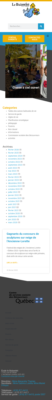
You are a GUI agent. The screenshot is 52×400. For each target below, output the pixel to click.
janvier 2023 (13, 180)
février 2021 (13, 210)
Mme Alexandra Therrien (23, 381)
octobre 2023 (14, 162)
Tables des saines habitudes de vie (22, 111)
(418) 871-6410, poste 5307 (32, 394)
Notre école (9, 323)
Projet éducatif (11, 329)
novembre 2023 (15, 159)
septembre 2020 (15, 216)
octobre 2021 (13, 201)
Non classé (12, 129)
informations (13, 132)
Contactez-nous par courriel (12, 376)
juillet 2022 (12, 192)
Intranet (8, 361)
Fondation (9, 350)
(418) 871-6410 (20, 390)
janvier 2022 (13, 195)
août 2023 (12, 168)
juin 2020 (12, 219)
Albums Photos (11, 356)
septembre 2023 (15, 165)
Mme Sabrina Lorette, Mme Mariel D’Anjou (23, 384)
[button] (8, 71)
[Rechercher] (41, 26)
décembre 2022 (15, 183)
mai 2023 (12, 171)
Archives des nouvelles (14, 318)
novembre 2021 (14, 198)
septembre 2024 (15, 156)
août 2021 (12, 204)
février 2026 (13, 150)
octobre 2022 (14, 189)
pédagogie (12, 123)
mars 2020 (12, 222)
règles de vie (13, 117)
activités (11, 138)
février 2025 (13, 153)
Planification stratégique (18, 120)
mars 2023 (12, 174)
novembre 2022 (15, 186)
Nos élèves (9, 340)
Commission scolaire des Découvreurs (23, 135)
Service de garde (15, 114)
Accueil (8, 313)
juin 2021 (12, 207)
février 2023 (13, 177)
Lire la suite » (12, 263)
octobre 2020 (14, 213)
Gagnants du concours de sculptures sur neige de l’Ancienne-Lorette (23, 237)
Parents (11, 126)
